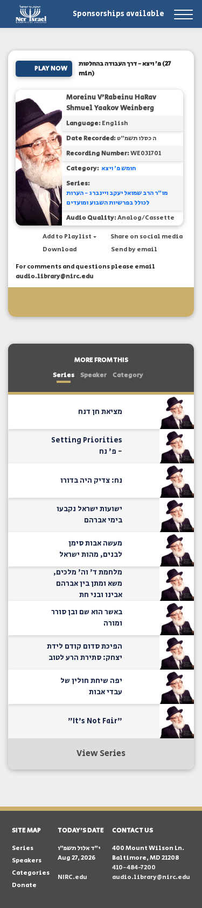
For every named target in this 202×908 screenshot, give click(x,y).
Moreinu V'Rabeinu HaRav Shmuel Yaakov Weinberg (111, 102)
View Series (101, 753)
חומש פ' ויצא (118, 168)
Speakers (26, 860)
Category (128, 375)
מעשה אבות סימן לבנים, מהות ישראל (90, 549)
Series (63, 375)
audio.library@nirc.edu (55, 276)
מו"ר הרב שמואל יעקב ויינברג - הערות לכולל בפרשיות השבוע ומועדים (117, 197)
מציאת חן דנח (100, 411)
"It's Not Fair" (95, 721)
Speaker (93, 375)
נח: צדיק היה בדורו (91, 480)
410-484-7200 (134, 867)
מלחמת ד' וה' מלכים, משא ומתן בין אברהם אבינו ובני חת (87, 583)
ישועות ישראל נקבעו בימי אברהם (89, 515)
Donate (24, 885)
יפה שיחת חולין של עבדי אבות (91, 686)
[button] (64, 237)
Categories (31, 872)
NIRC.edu (72, 877)
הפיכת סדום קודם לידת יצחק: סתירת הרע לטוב (84, 652)
